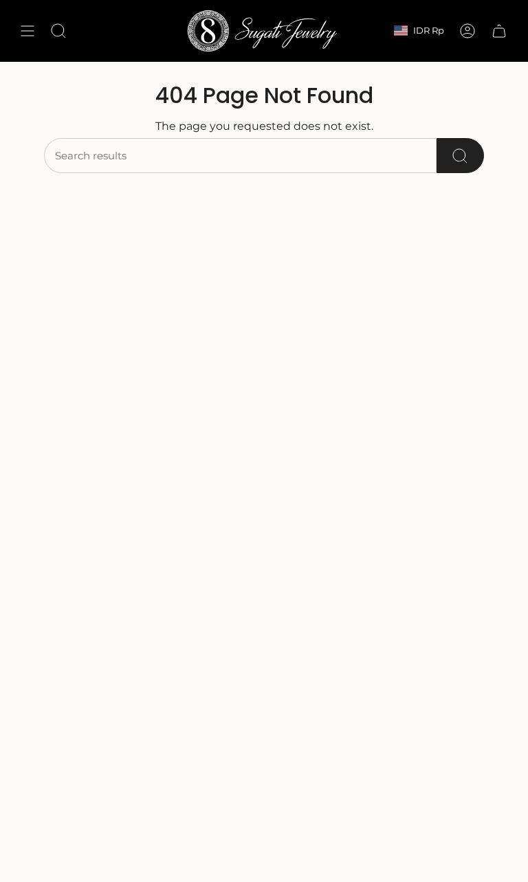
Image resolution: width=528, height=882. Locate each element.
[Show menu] (27, 31)
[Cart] (499, 31)
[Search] (460, 155)
